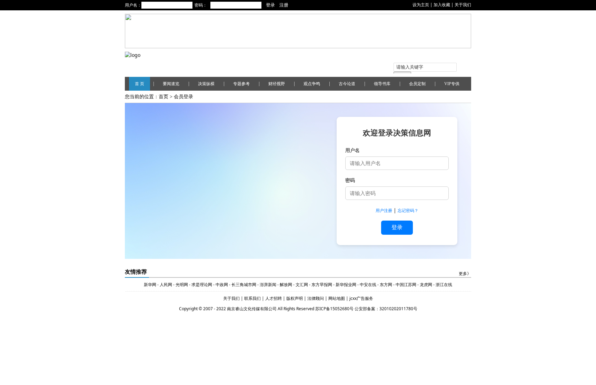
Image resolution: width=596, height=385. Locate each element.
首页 (163, 96)
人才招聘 (273, 298)
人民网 (166, 284)
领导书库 (382, 83)
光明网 (182, 284)
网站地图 (337, 298)
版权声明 (295, 298)
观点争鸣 (312, 83)
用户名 (352, 150)
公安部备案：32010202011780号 (386, 309)
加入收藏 (442, 5)
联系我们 (252, 298)
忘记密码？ (408, 210)
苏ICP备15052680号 (334, 309)
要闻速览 (171, 83)
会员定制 (417, 83)
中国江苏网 (406, 284)
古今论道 (347, 83)
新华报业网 (346, 284)
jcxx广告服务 (361, 298)
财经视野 (276, 83)
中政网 (222, 284)
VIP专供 (451, 83)
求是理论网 (201, 284)
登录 (397, 227)
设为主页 (421, 5)
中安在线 (368, 284)
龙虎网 (426, 284)
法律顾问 (316, 298)
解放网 (286, 284)
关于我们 (463, 5)
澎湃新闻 (268, 284)
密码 (350, 180)
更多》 (465, 273)
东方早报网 (321, 284)
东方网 (385, 284)
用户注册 (384, 210)
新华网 (150, 284)
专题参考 (241, 83)
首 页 (139, 83)
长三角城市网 (243, 284)
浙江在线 (444, 284)
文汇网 (302, 284)
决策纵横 (206, 83)
